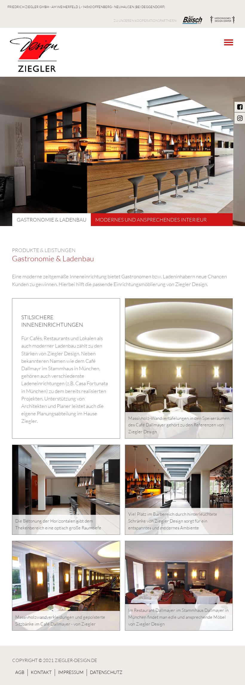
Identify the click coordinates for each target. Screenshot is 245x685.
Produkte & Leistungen (44, 250)
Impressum (71, 672)
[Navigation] (230, 42)
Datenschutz (106, 672)
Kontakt (41, 672)
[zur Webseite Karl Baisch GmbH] (192, 20)
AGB (19, 672)
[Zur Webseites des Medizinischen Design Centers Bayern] (222, 20)
